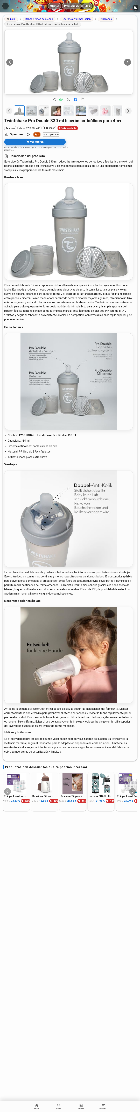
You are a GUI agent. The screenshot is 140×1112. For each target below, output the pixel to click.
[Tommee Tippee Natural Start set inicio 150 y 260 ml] (72, 783)
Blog (87, 6)
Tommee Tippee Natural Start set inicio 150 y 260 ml (72, 796)
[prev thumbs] (9, 110)
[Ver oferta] (68, 62)
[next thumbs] (128, 110)
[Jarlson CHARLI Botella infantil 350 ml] (101, 783)
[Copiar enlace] (82, 99)
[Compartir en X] (68, 99)
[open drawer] (5, 6)
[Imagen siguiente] (127, 62)
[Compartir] (54, 99)
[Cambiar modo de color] (135, 7)
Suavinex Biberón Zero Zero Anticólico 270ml (44, 796)
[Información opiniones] (28, 134)
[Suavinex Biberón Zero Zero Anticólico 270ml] (44, 783)
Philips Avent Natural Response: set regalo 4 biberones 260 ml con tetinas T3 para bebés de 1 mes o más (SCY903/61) (16, 796)
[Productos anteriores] (7, 791)
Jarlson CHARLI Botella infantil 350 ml (101, 796)
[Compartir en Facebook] (75, 99)
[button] (11, 19)
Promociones (72, 6)
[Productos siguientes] (132, 791)
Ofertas (54, 6)
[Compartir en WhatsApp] (61, 99)
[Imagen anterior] (9, 62)
